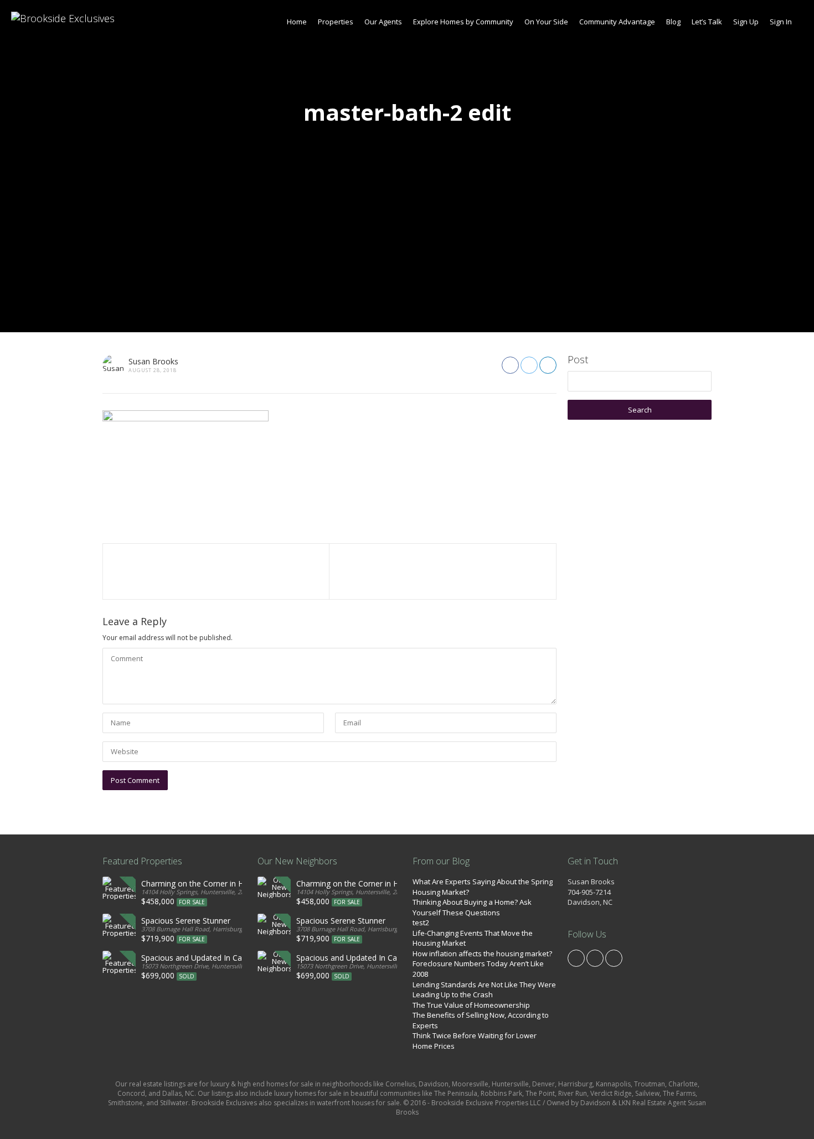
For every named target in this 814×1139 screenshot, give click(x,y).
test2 (421, 922)
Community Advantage (617, 22)
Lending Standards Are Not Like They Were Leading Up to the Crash (484, 990)
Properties (335, 22)
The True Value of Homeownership (471, 1005)
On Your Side (546, 22)
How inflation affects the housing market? (482, 953)
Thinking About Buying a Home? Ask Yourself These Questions (472, 907)
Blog (673, 22)
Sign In (781, 22)
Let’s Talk (707, 22)
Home (297, 22)
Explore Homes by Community (463, 22)
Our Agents (383, 22)
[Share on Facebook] (510, 365)
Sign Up (746, 22)
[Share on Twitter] (529, 365)
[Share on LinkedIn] (548, 365)
